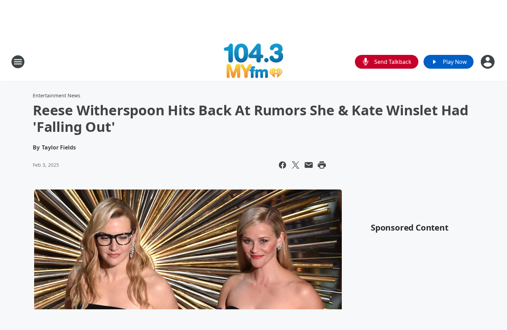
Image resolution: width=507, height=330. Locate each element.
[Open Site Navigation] (18, 62)
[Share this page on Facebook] (282, 165)
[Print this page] (322, 165)
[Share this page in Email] (309, 165)
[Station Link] (253, 61)
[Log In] (488, 62)
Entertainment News (56, 95)
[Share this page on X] (295, 165)
